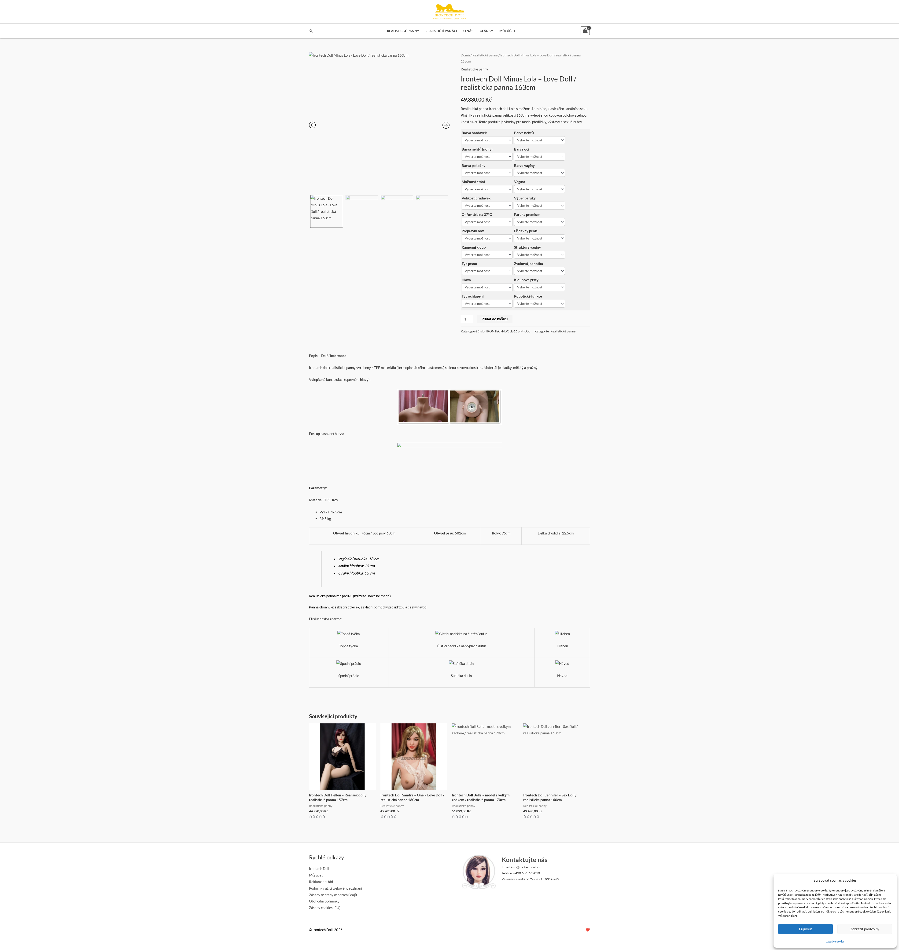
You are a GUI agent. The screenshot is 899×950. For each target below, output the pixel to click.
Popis (313, 355)
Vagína (519, 182)
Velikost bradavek (476, 198)
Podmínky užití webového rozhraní (335, 888)
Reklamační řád (321, 882)
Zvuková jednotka (528, 263)
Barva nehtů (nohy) (477, 149)
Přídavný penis (526, 231)
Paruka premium (527, 214)
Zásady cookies (835, 941)
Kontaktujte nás (524, 859)
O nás (468, 31)
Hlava (466, 280)
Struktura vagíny (527, 247)
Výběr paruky (525, 198)
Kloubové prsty (526, 280)
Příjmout (805, 929)
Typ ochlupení (473, 296)
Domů (465, 55)
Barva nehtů (524, 133)
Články (486, 31)
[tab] (313, 356)
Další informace (333, 355)
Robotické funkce (528, 296)
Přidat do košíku (495, 319)
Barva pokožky (473, 165)
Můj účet (507, 31)
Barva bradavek (474, 133)
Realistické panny (403, 31)
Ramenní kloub (474, 247)
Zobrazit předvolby (864, 929)
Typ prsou (469, 263)
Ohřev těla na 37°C (477, 214)
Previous (309, 210)
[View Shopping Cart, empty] (585, 30)
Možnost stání (473, 182)
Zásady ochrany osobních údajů (333, 895)
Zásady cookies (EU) (324, 908)
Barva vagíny (524, 165)
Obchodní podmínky (324, 901)
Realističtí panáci (441, 31)
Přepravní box (473, 231)
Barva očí (521, 149)
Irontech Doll (319, 868)
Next (448, 210)
